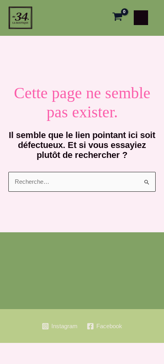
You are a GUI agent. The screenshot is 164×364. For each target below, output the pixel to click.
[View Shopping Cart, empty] (117, 18)
